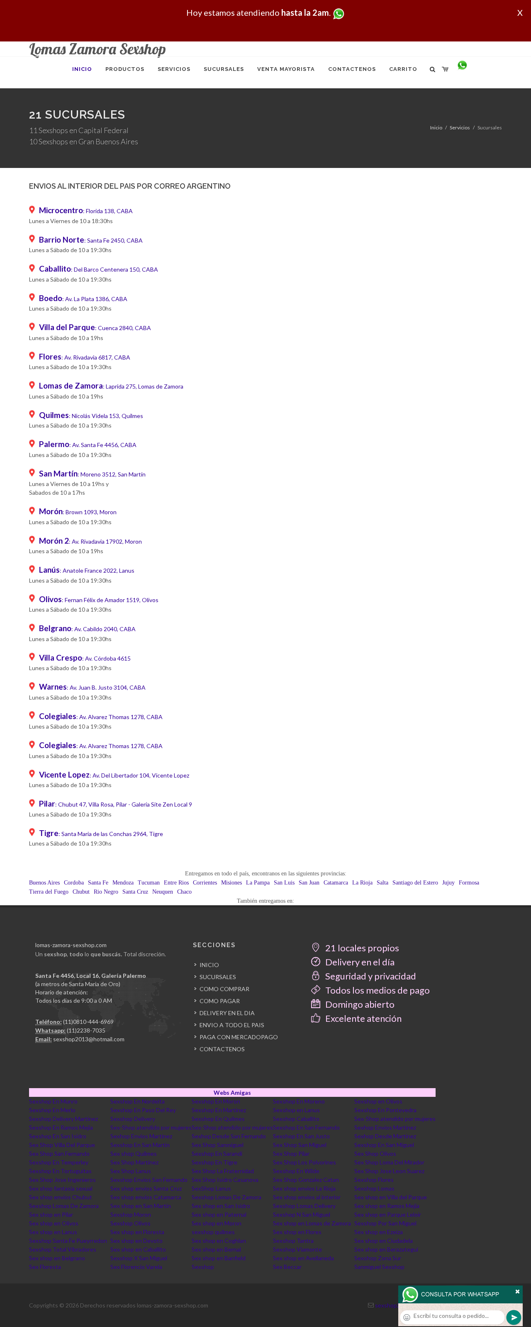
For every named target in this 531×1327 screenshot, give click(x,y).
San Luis (284, 883)
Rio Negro (106, 892)
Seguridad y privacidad (370, 976)
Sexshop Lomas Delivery (304, 1205)
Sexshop (203, 1266)
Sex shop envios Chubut (60, 1197)
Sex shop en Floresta (137, 1231)
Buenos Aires (44, 883)
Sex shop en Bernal (216, 1249)
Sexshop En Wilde (296, 1170)
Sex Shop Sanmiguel (218, 1144)
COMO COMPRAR (224, 988)
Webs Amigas (232, 1092)
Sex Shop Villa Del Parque (62, 1144)
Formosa (469, 883)
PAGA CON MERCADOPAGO (239, 1036)
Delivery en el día (359, 961)
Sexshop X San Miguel (138, 1257)
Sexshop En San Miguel (384, 1144)
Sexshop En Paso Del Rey (143, 1109)
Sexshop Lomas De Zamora (226, 1197)
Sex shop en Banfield (219, 1257)
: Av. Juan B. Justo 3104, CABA (92, 687)
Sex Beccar (287, 1266)
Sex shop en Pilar (51, 1214)
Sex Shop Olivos (375, 1153)
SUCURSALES (218, 976)
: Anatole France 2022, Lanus (86, 570)
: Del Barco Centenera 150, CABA (98, 269)
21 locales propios (361, 947)
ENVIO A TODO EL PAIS (232, 1024)
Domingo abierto (359, 1004)
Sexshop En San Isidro (57, 1136)
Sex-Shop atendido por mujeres (395, 1118)
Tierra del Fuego (48, 892)
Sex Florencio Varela (136, 1266)
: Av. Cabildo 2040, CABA (87, 628)
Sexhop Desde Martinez (385, 1136)
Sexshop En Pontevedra (385, 1109)
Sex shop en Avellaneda (303, 1257)
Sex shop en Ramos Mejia (386, 1205)
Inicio (436, 127)
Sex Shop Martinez (134, 1162)
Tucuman (149, 883)
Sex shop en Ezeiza (378, 1231)
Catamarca (336, 883)
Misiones (231, 883)
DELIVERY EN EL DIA (227, 1012)
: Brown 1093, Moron (78, 511)
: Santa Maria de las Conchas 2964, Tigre (101, 833)
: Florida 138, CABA (86, 210)
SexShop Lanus (211, 1188)
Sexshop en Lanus (296, 1109)
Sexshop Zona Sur (377, 1257)
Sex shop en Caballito (138, 1249)
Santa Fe (98, 883)
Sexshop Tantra (293, 1240)
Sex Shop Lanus (130, 1170)
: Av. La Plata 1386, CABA (83, 298)
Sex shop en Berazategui (386, 1249)
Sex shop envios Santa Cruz (146, 1188)
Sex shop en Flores (297, 1231)
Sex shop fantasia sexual (61, 1188)
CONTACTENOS (222, 1048)
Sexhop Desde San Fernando (229, 1136)
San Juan (309, 883)
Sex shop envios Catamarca (145, 1197)
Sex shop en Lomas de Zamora (312, 1223)
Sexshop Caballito (296, 1118)
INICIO (209, 964)
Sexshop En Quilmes (218, 1118)
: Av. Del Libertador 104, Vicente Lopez (114, 775)
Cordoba (74, 883)
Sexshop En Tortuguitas (60, 1170)
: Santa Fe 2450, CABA (91, 240)
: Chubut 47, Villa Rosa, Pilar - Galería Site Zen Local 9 (115, 804)
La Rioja (362, 883)
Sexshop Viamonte (297, 1249)
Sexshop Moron (130, 1214)
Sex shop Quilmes (133, 1153)
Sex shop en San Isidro (221, 1205)
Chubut (81, 892)
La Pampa (258, 883)
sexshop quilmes (213, 1231)
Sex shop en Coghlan (219, 1240)
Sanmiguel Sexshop (379, 1266)
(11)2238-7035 (86, 1030)
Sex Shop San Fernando (59, 1153)
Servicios (460, 127)
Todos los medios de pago (377, 990)
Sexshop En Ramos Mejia (61, 1127)
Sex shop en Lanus (53, 1231)
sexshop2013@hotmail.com (88, 1039)
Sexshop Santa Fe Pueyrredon (68, 1240)
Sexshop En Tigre (214, 1162)
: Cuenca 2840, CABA (95, 327)
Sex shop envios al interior (307, 1197)
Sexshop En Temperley (58, 1162)
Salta (382, 883)
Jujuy (448, 883)
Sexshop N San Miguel (301, 1214)
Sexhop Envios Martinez (385, 1127)
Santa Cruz (135, 892)
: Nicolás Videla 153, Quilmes (91, 415)
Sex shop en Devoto (136, 1240)
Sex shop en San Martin (140, 1205)
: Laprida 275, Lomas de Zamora (111, 386)
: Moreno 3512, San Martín (92, 474)
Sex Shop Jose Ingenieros (62, 1179)
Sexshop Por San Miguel (385, 1223)
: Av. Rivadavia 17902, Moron (90, 541)
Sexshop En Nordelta (137, 1101)
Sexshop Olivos (130, 1223)
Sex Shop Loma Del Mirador (389, 1162)
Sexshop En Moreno (299, 1101)
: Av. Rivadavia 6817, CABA (84, 357)
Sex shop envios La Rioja (304, 1188)
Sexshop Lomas (374, 1188)
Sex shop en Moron (216, 1223)
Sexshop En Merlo (52, 1109)
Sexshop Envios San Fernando (149, 1179)
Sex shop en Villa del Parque (390, 1197)
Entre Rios (176, 883)
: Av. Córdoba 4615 (85, 658)
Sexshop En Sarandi (217, 1153)
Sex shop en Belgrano (57, 1257)
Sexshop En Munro (53, 1101)
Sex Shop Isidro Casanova (225, 1179)
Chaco (184, 892)
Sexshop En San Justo (301, 1136)
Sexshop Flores (374, 1179)
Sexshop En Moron (216, 1101)
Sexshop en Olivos (378, 1101)
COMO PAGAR (220, 1000)
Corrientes (205, 883)
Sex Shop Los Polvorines (304, 1162)
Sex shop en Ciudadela (383, 1240)
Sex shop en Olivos (53, 1223)
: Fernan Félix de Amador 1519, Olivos (98, 599)
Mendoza (123, 883)
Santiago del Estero (415, 883)
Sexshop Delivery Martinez (63, 1118)
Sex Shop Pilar (291, 1153)
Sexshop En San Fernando (306, 1127)
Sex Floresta (45, 1266)
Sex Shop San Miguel (299, 1144)
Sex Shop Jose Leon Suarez (389, 1170)
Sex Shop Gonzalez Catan (306, 1179)
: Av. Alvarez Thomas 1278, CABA (101, 716)
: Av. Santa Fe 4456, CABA (87, 444)
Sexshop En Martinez (219, 1109)
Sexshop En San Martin (140, 1144)
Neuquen (162, 892)
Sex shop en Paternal (219, 1214)
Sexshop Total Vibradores (62, 1249)
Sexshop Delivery (132, 1118)
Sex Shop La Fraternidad (223, 1170)
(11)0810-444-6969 (88, 1021)
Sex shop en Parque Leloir (387, 1214)
